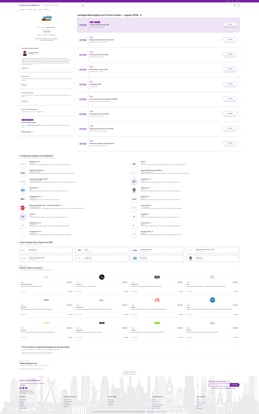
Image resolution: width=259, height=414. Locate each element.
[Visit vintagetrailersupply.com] (46, 18)
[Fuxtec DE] (46, 322)
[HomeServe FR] (102, 299)
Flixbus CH (134, 330)
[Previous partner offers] (235, 269)
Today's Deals (22, 399)
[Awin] (212, 276)
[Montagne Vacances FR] (46, 276)
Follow (40, 35)
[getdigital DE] (102, 322)
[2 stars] (44, 30)
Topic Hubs (110, 403)
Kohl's (198, 399)
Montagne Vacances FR (26, 284)
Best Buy (198, 401)
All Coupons (22, 401)
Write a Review (129, 372)
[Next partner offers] (238, 269)
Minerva (133, 307)
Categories (22, 9)
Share (45, 35)
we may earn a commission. (46, 40)
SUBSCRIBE (235, 385)
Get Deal (230, 24)
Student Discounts (68, 404)
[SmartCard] (102, 276)
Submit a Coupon (156, 406)
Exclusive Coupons (68, 401)
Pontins (188, 307)
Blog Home (110, 399)
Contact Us (228, 1)
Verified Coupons (67, 399)
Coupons (39, 9)
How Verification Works (157, 404)
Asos (198, 406)
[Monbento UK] (157, 276)
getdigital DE (79, 330)
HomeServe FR (79, 307)
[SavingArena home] (29, 5)
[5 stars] (50, 30)
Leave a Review (52, 35)
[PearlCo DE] (46, 299)
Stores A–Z (66, 406)
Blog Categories (111, 401)
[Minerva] (157, 299)
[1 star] (43, 30)
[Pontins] (212, 299)
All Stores (21, 404)
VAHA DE (189, 330)
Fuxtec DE (23, 330)
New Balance (199, 408)
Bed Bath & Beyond (201, 403)
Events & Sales (22, 406)
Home (38, 27)
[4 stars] (48, 30)
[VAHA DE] (212, 322)
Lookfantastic (200, 404)
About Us (154, 399)
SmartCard (78, 284)
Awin (188, 284)
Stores (42, 27)
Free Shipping (67, 403)
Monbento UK (134, 284)
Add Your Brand (155, 408)
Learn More (24, 101)
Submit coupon (26, 131)
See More (24, 84)
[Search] (82, 5)
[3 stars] (46, 30)
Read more (24, 67)
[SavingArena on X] (23, 388)
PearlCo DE (23, 307)
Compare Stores (23, 408)
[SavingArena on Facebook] (20, 388)
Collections (46, 9)
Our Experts (110, 404)
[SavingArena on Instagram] (26, 388)
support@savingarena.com (26, 391)
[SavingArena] (29, 380)
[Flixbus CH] (157, 322)
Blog (232, 1)
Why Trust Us (237, 1)
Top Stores (29, 9)
